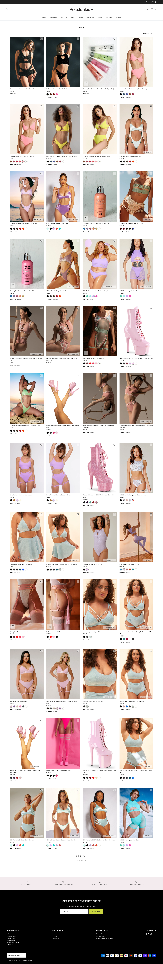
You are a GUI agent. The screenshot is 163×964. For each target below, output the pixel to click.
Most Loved (53, 17)
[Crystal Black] (14, 569)
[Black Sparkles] (124, 161)
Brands (100, 17)
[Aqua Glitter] (90, 502)
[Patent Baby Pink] (133, 363)
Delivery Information (13, 934)
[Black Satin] (121, 161)
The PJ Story (55, 938)
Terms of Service (101, 936)
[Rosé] (96, 363)
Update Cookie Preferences (104, 938)
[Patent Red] (93, 777)
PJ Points (54, 936)
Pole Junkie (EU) (15, 960)
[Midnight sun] (17, 161)
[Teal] (133, 569)
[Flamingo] (23, 161)
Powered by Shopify (26, 960)
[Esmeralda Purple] (14, 706)
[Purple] (87, 228)
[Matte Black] (124, 363)
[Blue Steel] (121, 569)
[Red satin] (56, 228)
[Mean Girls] (20, 706)
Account (118, 17)
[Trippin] (133, 500)
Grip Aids (80, 17)
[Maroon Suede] (130, 161)
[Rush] (121, 228)
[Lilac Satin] (53, 228)
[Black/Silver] (56, 636)
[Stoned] (127, 500)
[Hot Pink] (93, 363)
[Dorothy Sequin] (127, 228)
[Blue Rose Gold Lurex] (17, 569)
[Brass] (14, 500)
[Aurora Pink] (11, 706)
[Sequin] (130, 228)
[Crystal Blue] (59, 569)
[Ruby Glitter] (93, 502)
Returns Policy (11, 938)
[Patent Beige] (96, 777)
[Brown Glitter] (50, 94)
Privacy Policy (100, 934)
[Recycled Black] (84, 636)
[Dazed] (130, 500)
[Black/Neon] (53, 775)
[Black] (121, 94)
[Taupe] (124, 706)
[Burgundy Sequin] (124, 228)
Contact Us (10, 944)
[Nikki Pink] (56, 775)
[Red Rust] (130, 569)
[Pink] (90, 228)
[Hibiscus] (20, 161)
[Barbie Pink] (96, 296)
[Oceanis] (124, 94)
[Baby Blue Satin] (47, 228)
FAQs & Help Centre (13, 942)
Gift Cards (109, 17)
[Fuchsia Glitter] (56, 94)
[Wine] (127, 639)
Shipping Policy (11, 936)
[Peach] (93, 228)
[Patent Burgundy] (127, 363)
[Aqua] (87, 296)
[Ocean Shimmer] (20, 569)
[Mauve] (17, 500)
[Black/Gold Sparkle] (127, 161)
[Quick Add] (86, 84)
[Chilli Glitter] (53, 94)
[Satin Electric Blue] (23, 569)
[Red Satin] (133, 161)
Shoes (72, 17)
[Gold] (96, 228)
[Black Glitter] (47, 94)
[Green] (124, 639)
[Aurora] (133, 94)
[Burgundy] (87, 363)
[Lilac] (87, 569)
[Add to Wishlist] (41, 39)
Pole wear (64, 17)
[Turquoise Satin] (59, 228)
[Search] (7, 9)
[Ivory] (20, 500)
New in (44, 17)
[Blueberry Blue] (127, 94)
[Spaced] (124, 500)
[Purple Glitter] (87, 502)
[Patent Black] (121, 363)
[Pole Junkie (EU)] (81, 9)
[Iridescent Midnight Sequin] (133, 228)
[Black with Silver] (23, 706)
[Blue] (84, 228)
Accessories (90, 17)
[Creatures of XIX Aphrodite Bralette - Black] (50, 228)
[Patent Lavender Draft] (130, 363)
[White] (130, 639)
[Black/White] (47, 775)
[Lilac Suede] (56, 845)
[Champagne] (17, 706)
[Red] (90, 363)
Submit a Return (11, 940)
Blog (53, 934)
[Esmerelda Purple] (59, 708)
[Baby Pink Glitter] (96, 502)
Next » (85, 856)
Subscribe (96, 911)
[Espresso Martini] (130, 94)
